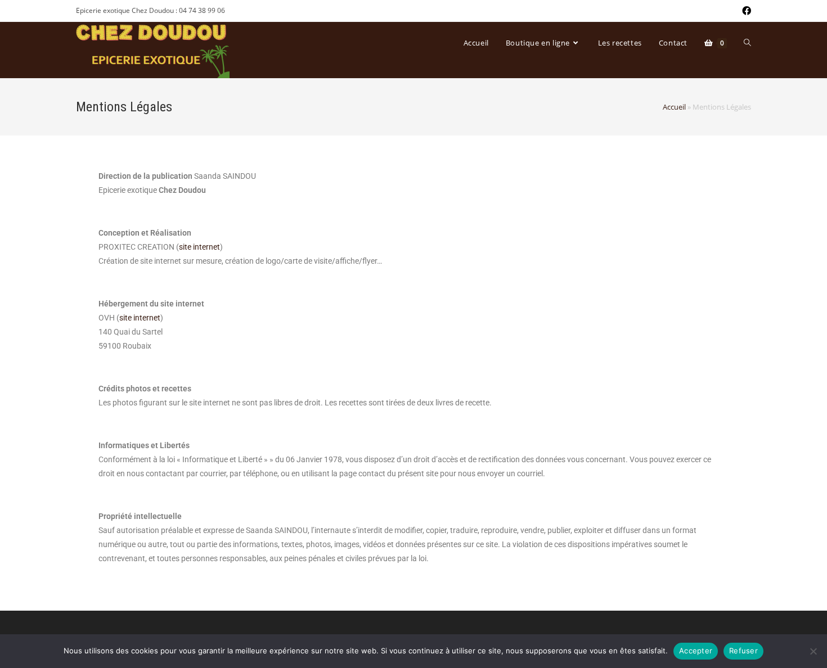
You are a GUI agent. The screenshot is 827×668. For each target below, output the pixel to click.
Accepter (695, 650)
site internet (199, 246)
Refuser (743, 650)
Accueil (674, 107)
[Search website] (747, 43)
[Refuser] (813, 651)
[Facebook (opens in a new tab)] (745, 10)
